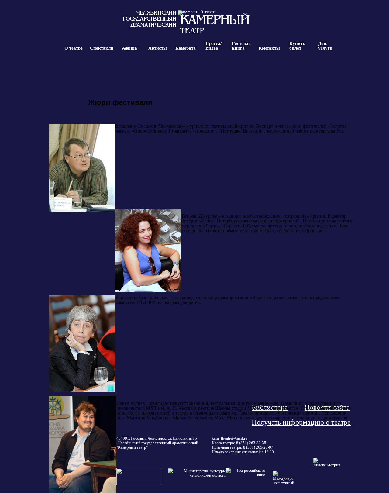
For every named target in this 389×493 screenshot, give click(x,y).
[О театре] (73, 67)
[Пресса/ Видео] (213, 67)
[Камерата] (185, 67)
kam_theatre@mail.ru (229, 438)
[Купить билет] (297, 67)
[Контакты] (269, 67)
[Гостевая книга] (241, 67)
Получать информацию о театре (301, 422)
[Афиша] (129, 67)
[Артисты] (157, 67)
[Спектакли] (101, 67)
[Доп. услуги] (325, 67)
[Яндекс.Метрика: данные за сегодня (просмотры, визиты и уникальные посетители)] (326, 462)
